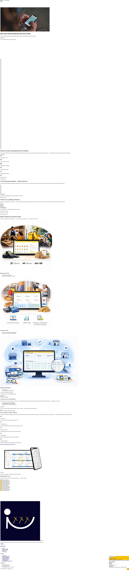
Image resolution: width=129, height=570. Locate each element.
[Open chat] (128, 569)
